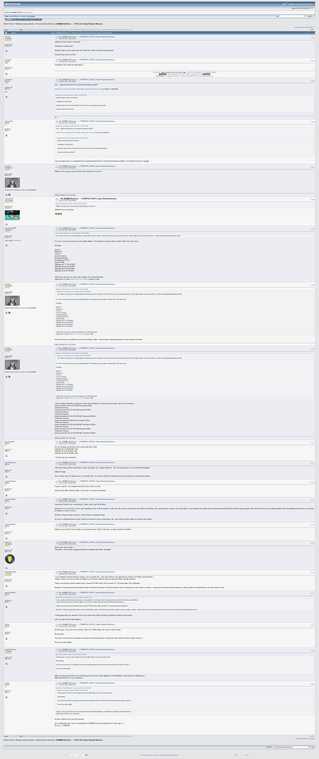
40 (86, 30)
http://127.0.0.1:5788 (79, 279)
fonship (8, 166)
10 (23, 30)
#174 (312, 525)
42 (90, 30)
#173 (312, 500)
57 (122, 30)
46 (99, 30)
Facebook (182, 74)
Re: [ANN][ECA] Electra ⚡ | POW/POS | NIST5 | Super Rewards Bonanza (87, 37)
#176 (312, 572)
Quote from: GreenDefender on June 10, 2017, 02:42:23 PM (73, 597)
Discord (199, 74)
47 (101, 30)
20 (44, 30)
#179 (312, 650)
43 (93, 30)
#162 (312, 60)
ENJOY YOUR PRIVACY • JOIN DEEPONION (201, 72)
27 (59, 30)
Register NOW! (189, 76)
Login (26, 19)
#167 (312, 229)
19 (42, 30)
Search (20, 19)
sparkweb (8, 80)
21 (46, 30)
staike (7, 624)
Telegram (193, 74)
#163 (312, 80)
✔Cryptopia (168, 76)
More (39, 19)
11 (25, 30)
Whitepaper (174, 74)
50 (107, 30)
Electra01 (8, 228)
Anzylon (8, 60)
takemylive (9, 121)
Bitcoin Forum (9, 24)
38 (82, 30)
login (24, 12)
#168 (312, 285)
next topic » (310, 27)
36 (78, 30)
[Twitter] (9, 194)
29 (63, 30)
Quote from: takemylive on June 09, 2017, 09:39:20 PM (72, 233)
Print (312, 29)
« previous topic (299, 27)
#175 (312, 543)
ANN (169, 74)
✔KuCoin (176, 76)
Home (9, 19)
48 (103, 30)
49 (105, 30)
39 (84, 30)
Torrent (32, 16)
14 (31, 30)
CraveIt (7, 37)
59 (126, 30)
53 (114, 30)
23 (50, 30)
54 (116, 30)
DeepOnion (156, 72)
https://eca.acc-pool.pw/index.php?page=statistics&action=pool (77, 89)
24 (52, 30)
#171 (312, 463)
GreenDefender (10, 572)
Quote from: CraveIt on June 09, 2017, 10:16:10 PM (70, 95)
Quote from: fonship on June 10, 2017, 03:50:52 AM (70, 203)
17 (38, 30)
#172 (312, 482)
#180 (312, 684)
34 (74, 30)
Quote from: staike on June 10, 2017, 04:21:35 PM (70, 654)
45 (97, 30)
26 (57, 30)
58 (124, 30)
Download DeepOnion (206, 76)
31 (67, 30)
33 (71, 30)
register (30, 12)
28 (61, 30)
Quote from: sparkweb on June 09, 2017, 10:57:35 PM (71, 126)
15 (33, 30)
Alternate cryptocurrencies (24, 24)
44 (95, 30)
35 (76, 30)
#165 (312, 167)
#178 (312, 625)
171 (130, 30)
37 (80, 30)
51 (110, 30)
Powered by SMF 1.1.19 (148, 755)
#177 (312, 593)
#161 (312, 37)
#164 (312, 122)
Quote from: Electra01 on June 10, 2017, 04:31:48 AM (71, 289)
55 (118, 30)
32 (69, 30)
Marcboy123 (9, 442)
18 (40, 30)
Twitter (188, 74)
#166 (312, 199)
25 (54, 30)
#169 (312, 349)
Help (15, 19)
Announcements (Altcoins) (45, 24)
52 (112, 30)
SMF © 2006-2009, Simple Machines (167, 755)
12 (27, 30)
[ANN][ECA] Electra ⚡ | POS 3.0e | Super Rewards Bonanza (79, 24)
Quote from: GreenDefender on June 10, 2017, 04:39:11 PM (73, 688)
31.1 (28, 16)
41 (88, 30)
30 (65, 30)
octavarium (9, 199)
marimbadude (10, 462)
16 (35, 30)
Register (33, 19)
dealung (8, 542)
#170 (312, 442)
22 (48, 30)
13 (29, 30)
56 (120, 30)
